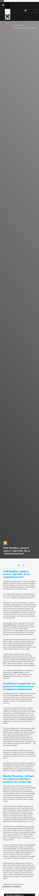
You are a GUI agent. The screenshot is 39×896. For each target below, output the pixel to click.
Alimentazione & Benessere (28, 28)
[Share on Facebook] (4, 565)
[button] (3, 5)
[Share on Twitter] (9, 565)
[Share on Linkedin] (14, 565)
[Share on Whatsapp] (23, 565)
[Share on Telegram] (19, 565)
